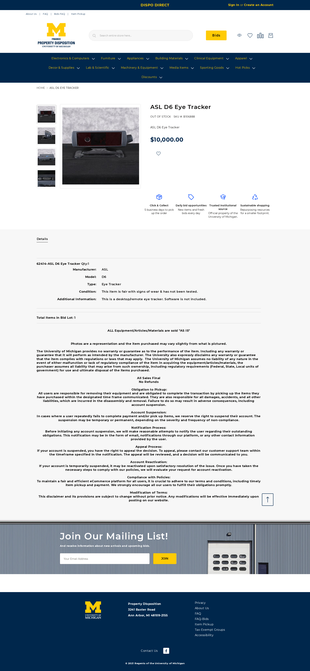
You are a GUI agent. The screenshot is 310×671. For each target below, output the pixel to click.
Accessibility (204, 635)
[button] (65, 146)
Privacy (200, 602)
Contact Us (149, 650)
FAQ (45, 14)
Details (42, 239)
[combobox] (141, 35)
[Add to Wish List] (158, 153)
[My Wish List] (250, 35)
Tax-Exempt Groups (210, 629)
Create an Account (258, 5)
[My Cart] (270, 35)
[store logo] (56, 35)
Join (164, 558)
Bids (216, 35)
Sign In (234, 5)
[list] (155, 68)
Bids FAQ (59, 14)
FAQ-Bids (202, 619)
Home (41, 88)
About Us (31, 14)
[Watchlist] (240, 35)
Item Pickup (78, 14)
